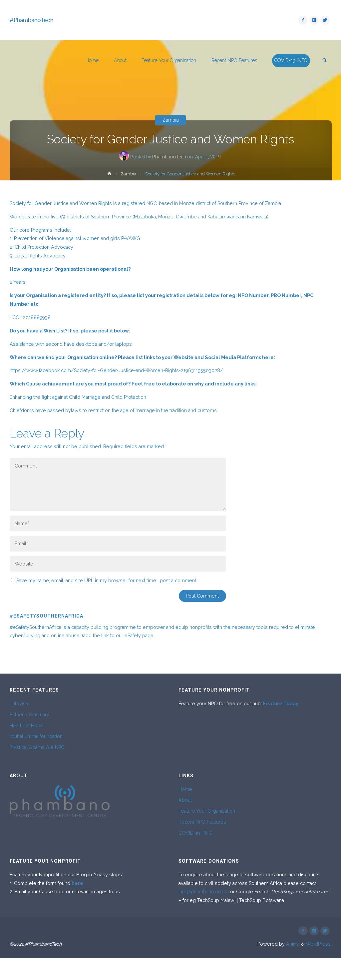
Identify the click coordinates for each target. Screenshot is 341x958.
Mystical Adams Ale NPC (37, 747)
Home (185, 789)
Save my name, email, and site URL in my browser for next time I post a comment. (106, 580)
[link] (325, 60)
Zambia (171, 120)
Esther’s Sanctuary (29, 714)
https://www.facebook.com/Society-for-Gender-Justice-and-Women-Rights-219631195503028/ (116, 370)
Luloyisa (19, 703)
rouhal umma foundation (36, 736)
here (77, 883)
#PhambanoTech (31, 20)
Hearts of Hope (26, 725)
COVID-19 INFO (195, 833)
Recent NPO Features (202, 822)
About (185, 800)
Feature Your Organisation (206, 811)
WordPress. (319, 944)
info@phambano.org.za (203, 891)
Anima (292, 944)
